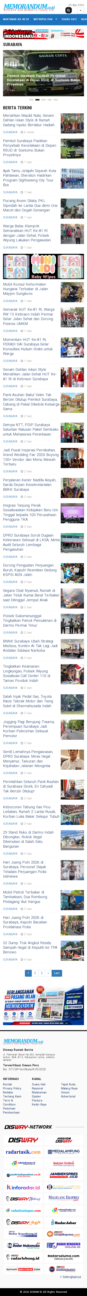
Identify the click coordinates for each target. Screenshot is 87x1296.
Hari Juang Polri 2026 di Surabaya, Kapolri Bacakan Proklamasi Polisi (25, 922)
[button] (31, 99)
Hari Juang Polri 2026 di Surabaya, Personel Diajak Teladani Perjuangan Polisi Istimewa (24, 869)
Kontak (7, 1084)
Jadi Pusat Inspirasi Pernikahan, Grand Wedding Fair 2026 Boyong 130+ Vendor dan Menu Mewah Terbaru (31, 457)
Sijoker (36, 1096)
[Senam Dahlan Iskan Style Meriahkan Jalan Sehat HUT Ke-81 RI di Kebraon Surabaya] (72, 377)
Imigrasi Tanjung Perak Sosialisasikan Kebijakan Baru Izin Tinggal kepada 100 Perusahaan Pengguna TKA (30, 512)
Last (57, 973)
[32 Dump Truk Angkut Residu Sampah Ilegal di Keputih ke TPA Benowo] (72, 951)
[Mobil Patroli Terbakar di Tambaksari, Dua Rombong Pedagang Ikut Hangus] (72, 900)
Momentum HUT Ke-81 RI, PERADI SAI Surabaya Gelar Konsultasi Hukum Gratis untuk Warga (28, 347)
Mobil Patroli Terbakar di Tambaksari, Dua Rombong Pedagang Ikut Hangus (25, 897)
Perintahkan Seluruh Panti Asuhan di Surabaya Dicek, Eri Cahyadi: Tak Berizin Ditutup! (31, 786)
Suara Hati (69, 19)
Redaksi (8, 1092)
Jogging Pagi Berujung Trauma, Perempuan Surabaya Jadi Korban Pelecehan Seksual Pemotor (28, 729)
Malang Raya (69, 1088)
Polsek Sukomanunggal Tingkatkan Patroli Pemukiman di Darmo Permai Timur (30, 620)
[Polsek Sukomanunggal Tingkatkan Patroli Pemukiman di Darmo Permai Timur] (72, 624)
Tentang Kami (12, 1096)
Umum (65, 1092)
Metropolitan (43, 19)
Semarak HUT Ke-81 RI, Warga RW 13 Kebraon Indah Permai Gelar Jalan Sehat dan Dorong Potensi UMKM (28, 316)
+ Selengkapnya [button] (70, 1277)
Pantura (37, 1100)
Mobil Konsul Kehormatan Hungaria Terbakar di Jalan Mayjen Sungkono (25, 289)
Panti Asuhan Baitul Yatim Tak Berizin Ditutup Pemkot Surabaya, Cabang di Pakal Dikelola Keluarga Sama (31, 402)
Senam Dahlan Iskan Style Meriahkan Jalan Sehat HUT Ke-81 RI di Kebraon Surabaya (30, 374)
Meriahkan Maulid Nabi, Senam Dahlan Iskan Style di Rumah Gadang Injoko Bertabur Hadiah (28, 120)
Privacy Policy (12, 1088)
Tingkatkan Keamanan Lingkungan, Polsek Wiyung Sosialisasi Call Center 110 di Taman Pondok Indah (26, 673)
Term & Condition (9, 1102)
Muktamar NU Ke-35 (16, 19)
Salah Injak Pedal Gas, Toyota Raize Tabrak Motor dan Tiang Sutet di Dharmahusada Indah (28, 701)
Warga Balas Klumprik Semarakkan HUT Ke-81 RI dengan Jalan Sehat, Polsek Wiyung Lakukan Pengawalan (27, 233)
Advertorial (68, 1096)
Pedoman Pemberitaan (11, 1110)
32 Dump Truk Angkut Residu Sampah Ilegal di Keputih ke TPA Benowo (30, 947)
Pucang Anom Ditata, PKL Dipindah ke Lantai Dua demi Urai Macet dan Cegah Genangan (30, 205)
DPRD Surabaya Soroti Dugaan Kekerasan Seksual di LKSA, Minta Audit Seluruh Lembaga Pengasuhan (31, 542)
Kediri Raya (39, 1104)
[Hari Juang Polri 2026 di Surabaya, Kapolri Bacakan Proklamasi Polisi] (72, 925)
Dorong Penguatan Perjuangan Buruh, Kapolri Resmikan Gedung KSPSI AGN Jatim (30, 570)
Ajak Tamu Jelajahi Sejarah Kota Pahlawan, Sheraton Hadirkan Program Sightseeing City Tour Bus (29, 178)
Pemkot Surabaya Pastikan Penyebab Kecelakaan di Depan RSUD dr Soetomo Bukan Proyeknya (29, 148)
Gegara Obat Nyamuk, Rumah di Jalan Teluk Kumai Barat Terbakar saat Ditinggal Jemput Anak (31, 595)
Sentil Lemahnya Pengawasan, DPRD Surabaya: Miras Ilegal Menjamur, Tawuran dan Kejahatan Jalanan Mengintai (28, 759)
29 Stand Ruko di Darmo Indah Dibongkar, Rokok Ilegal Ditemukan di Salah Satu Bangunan (28, 839)
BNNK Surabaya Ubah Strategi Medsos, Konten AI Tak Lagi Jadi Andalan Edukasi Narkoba (30, 646)
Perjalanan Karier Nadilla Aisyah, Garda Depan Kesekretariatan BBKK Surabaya (29, 484)
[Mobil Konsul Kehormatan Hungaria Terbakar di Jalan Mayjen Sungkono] (72, 292)
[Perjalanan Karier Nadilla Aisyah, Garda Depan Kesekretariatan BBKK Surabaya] (72, 488)
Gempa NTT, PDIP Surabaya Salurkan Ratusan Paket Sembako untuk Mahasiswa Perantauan (30, 429)
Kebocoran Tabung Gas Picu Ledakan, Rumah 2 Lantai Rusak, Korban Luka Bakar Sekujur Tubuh (31, 811)
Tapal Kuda (68, 1084)
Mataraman (39, 1092)
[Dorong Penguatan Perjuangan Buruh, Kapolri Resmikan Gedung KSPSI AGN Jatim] (72, 573)
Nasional (37, 1088)
